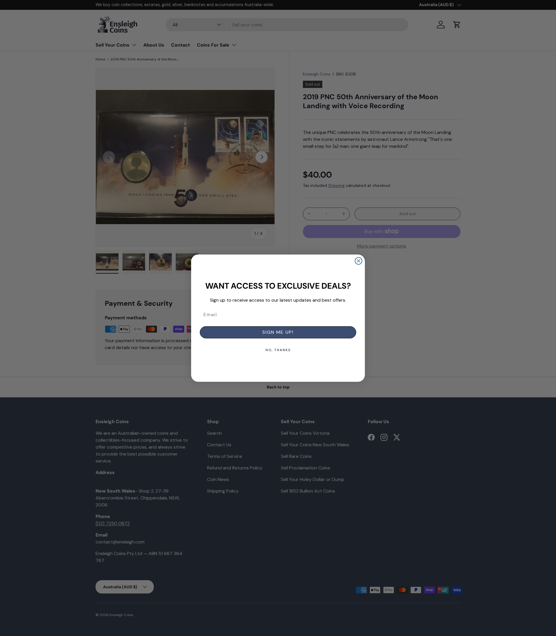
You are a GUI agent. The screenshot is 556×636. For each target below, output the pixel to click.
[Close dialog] (358, 260)
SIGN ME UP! (278, 332)
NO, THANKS (278, 350)
